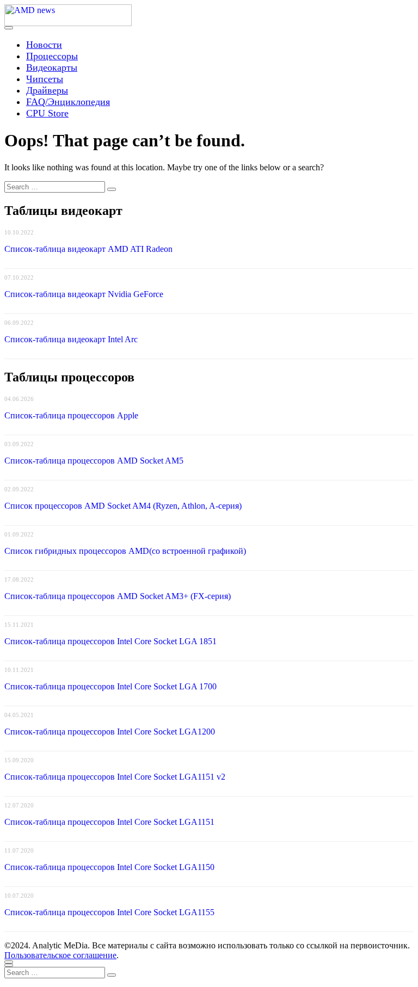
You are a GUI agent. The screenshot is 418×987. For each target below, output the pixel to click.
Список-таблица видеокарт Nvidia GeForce (83, 294)
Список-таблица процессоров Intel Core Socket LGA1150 (109, 867)
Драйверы (47, 90)
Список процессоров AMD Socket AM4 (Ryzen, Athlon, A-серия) (123, 505)
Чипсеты (44, 78)
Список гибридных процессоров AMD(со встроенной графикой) (125, 551)
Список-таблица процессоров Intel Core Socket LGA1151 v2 (114, 776)
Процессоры (52, 56)
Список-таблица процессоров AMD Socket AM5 (93, 460)
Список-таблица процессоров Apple (71, 415)
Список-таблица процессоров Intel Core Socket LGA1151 (109, 821)
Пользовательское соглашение (60, 955)
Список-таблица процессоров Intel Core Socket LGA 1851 (110, 641)
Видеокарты (51, 67)
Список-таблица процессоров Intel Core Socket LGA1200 (109, 731)
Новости (44, 44)
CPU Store (47, 113)
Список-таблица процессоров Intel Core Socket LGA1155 (109, 912)
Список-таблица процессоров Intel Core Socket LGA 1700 (110, 686)
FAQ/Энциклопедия (68, 101)
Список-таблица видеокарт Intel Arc (71, 339)
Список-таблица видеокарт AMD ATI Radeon (88, 249)
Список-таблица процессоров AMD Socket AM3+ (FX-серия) (117, 596)
